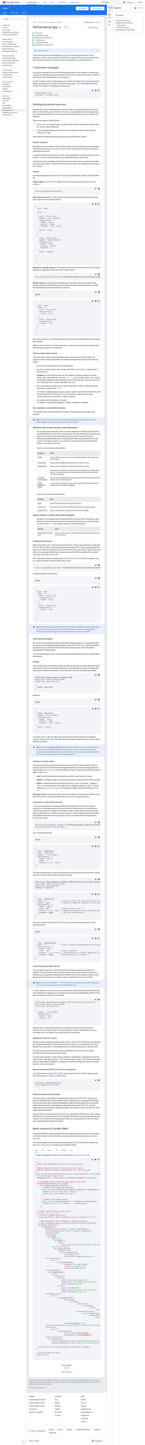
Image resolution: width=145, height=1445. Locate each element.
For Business (62, 2)
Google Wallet (51, 22)
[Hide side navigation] (24, 1441)
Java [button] (36, 1150)
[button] (13, 46)
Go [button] (71, 1150)
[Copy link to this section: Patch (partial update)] (54, 639)
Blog (44, 2)
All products (52, 1433)
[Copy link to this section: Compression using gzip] (61, 68)
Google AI (97, 1429)
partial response (54, 747)
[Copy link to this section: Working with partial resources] (68, 105)
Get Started (82, 8)
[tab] (36, 1150)
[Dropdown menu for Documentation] (39, 2)
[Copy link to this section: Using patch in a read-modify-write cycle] (64, 802)
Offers (5, 8)
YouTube (57, 1415)
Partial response (42, 124)
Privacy (37, 1441)
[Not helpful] (99, 22)
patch (35, 166)
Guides (4, 12)
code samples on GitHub (80, 1155)
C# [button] (57, 1150)
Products (41, 22)
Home (34, 22)
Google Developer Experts (37, 1406)
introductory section (75, 558)
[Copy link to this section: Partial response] (50, 142)
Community (74, 2)
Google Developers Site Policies (79, 1382)
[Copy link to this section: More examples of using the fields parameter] (67, 408)
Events (52, 2)
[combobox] (110, 2)
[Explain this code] (92, 90)
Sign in (140, 2)
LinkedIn (57, 1409)
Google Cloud (85, 1415)
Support (24, 12)
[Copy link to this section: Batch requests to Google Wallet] (70, 1129)
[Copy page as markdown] (66, 27)
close (142, 8)
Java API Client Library (51, 788)
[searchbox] (13, 18)
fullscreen (139, 8)
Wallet (17, 2)
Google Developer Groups (37, 1403)
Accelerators (33, 1409)
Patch (39, 130)
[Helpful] (96, 22)
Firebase (83, 1406)
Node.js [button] (63, 1150)
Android (83, 1399)
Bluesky (57, 1403)
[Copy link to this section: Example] (41, 172)
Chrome (83, 1403)
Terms (31, 1441)
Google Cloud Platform (83, 1429)
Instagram (58, 1406)
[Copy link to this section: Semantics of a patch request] (56, 761)
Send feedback (93, 28)
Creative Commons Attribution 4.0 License (82, 1380)
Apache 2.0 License (52, 1382)
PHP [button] (42, 1150)
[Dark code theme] (95, 90)
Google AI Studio (86, 1409)
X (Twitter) (58, 1412)
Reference (14, 12)
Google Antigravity (86, 1412)
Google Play (84, 1418)
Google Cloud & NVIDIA (36, 1412)
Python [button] (50, 1150)
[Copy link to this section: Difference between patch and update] (62, 1094)
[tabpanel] (66, 1257)
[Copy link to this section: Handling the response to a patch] (59, 1038)
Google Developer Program (37, 1399)
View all (83, 1421)
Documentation (32, 2)
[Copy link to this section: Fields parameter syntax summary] (59, 353)
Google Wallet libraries (43, 1145)
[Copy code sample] (99, 90)
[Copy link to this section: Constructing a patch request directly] (62, 966)
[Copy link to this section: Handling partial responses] (54, 541)
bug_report (135, 8)
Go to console (97, 8)
